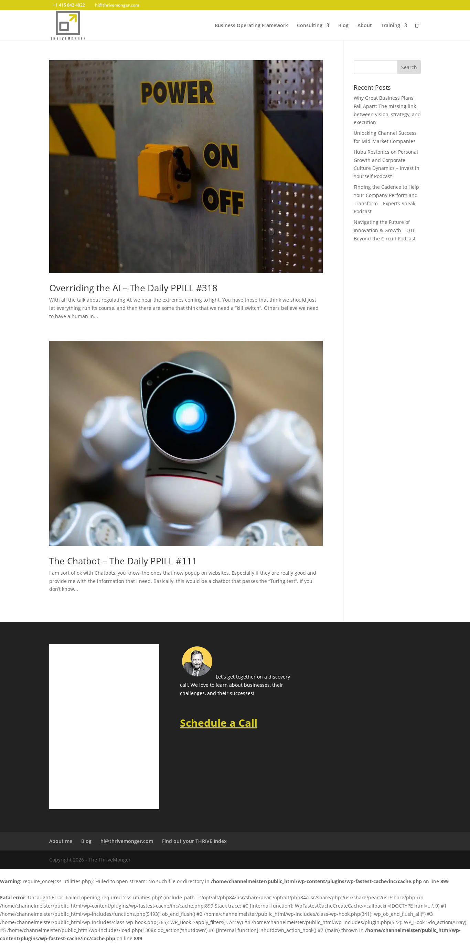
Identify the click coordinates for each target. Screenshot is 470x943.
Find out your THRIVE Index (194, 841)
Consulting (309, 26)
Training (390, 26)
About (364, 26)
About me (60, 841)
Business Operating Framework (251, 26)
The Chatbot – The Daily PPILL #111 (123, 561)
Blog (343, 26)
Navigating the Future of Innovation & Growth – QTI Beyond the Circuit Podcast (385, 230)
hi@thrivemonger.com (126, 841)
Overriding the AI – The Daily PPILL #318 (133, 288)
